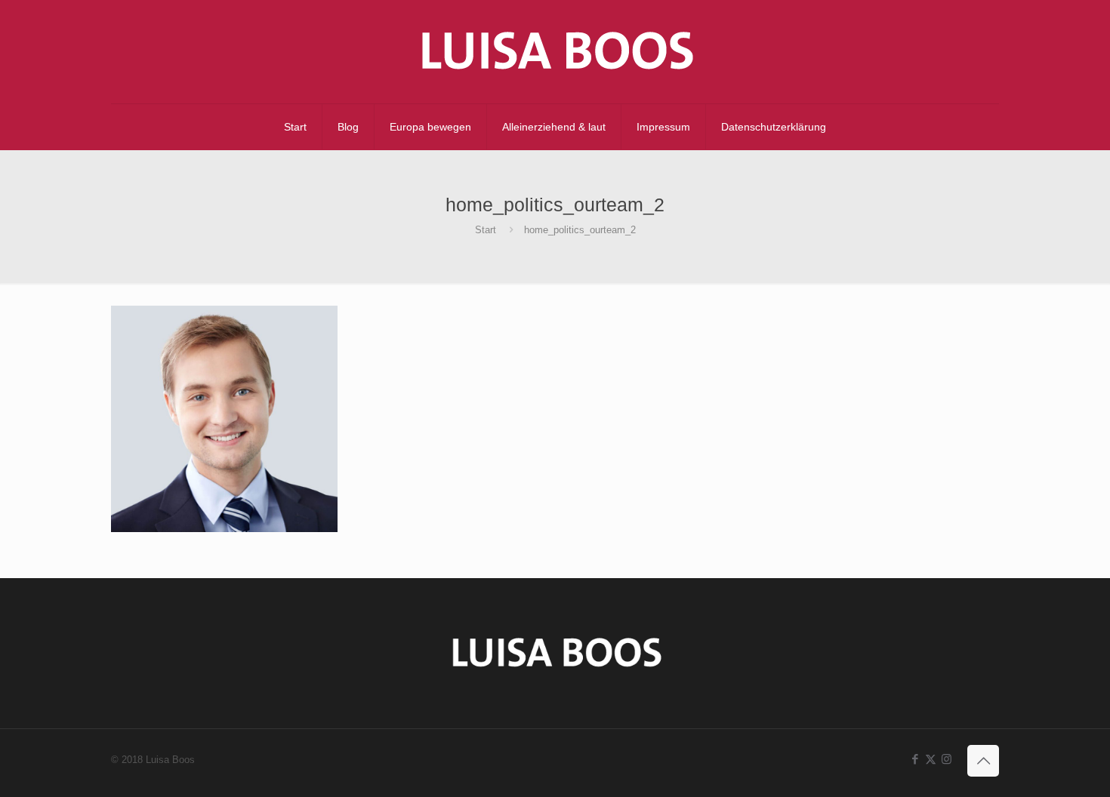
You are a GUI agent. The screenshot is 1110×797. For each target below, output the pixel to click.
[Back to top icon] (983, 761)
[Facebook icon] (914, 758)
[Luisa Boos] (555, 51)
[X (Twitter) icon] (930, 758)
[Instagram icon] (946, 758)
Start (485, 229)
